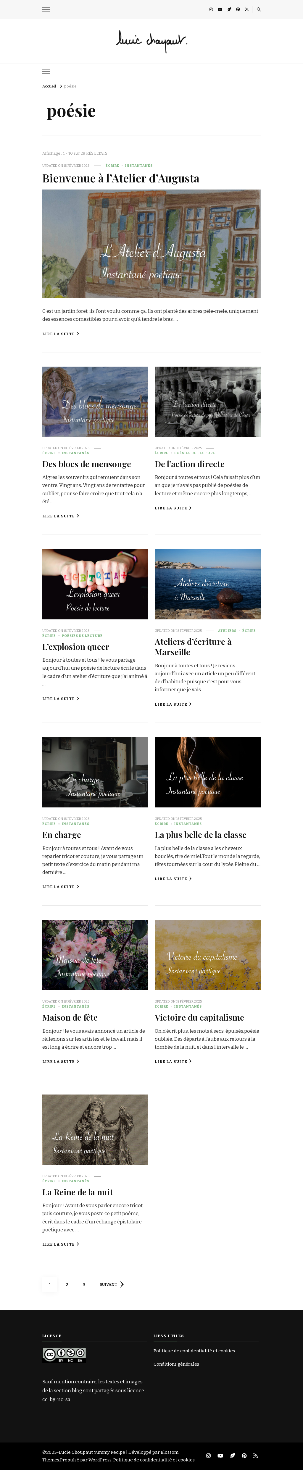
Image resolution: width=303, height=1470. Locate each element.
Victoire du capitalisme (199, 1017)
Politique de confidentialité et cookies (194, 1351)
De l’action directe (190, 463)
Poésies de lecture (194, 453)
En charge (61, 834)
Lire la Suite (58, 334)
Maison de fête (70, 1017)
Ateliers (227, 631)
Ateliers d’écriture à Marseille (193, 646)
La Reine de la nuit (77, 1191)
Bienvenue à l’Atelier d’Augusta (120, 177)
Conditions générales (176, 1364)
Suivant (108, 1284)
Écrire (112, 165)
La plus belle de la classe (200, 834)
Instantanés (139, 165)
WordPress (100, 1460)
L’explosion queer (75, 646)
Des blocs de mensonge (86, 463)
